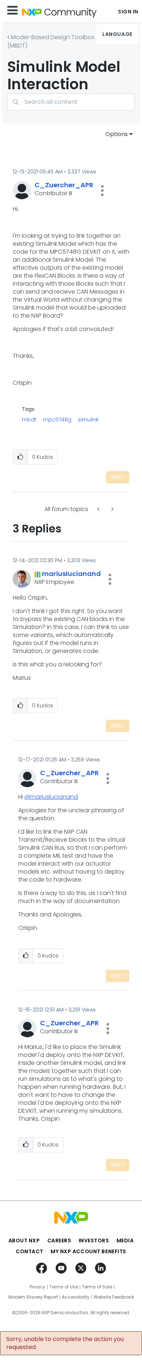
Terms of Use (64, 1287)
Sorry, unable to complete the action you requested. (65, 1343)
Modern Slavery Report (33, 1297)
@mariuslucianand (51, 797)
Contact (29, 1251)
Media (125, 1240)
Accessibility (76, 1297)
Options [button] (116, 134)
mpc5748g (57, 419)
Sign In (128, 11)
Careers (59, 1240)
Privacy (37, 1287)
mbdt (29, 419)
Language (117, 34)
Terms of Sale (97, 1287)
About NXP (24, 1240)
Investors (94, 1240)
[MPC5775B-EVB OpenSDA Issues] (111, 509)
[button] (102, 190)
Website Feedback (114, 1297)
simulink (88, 419)
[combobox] (71, 101)
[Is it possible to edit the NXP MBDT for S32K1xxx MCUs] (99, 509)
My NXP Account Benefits (88, 1251)
